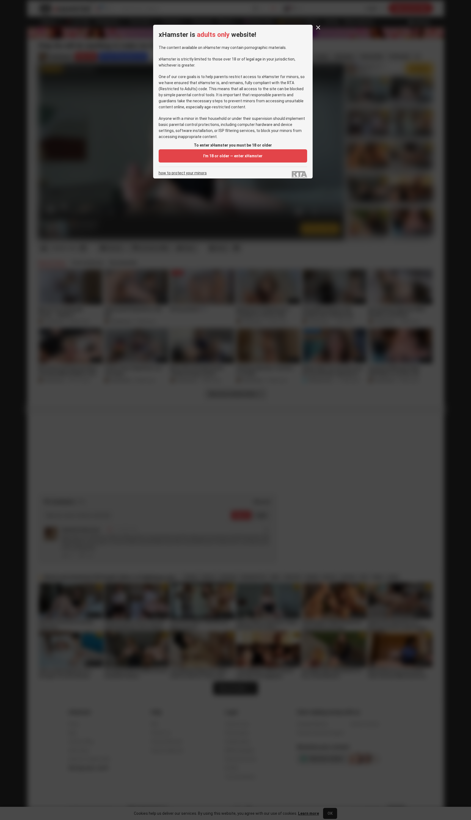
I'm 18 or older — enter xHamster (233, 156)
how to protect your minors (183, 173)
